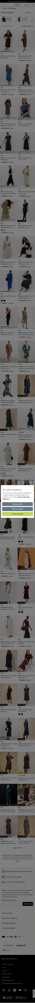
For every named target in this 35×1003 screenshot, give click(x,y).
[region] (17, 501)
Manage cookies (17, 504)
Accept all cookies (17, 514)
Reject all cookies (17, 509)
